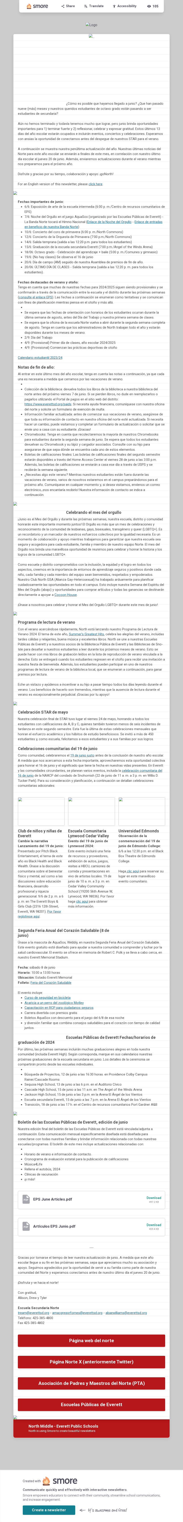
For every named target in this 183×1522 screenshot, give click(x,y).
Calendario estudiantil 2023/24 (40, 358)
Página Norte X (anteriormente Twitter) (91, 1362)
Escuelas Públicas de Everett (91, 1404)
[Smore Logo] (37, 6)
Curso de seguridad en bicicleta (48, 998)
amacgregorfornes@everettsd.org (77, 1313)
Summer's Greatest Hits (86, 634)
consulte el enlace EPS (35, 297)
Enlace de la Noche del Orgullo (109, 222)
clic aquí (82, 901)
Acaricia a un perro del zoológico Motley (54, 1003)
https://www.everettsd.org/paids (48, 404)
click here (95, 184)
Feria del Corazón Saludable (51, 983)
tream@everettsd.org (33, 1313)
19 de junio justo (82, 755)
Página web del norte (91, 1340)
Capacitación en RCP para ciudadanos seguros (59, 1008)
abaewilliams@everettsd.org (126, 1313)
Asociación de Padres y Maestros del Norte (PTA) (91, 1383)
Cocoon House (65, 595)
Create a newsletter (49, 1510)
